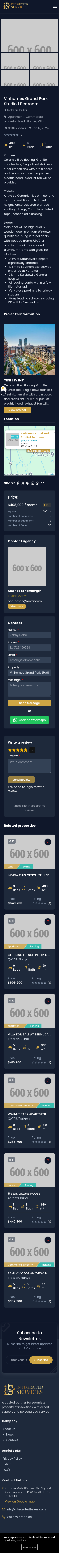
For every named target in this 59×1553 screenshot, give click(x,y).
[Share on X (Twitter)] (23, 483)
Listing (7, 1464)
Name (12, 630)
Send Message (29, 703)
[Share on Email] (42, 483)
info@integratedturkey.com (26, 1509)
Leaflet (51, 474)
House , (32, 121)
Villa (41, 121)
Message (14, 680)
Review (13, 756)
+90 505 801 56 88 (19, 1517)
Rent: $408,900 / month (38, 450)
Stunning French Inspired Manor (33, 955)
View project (17, 410)
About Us (9, 1429)
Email (12, 655)
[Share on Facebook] (18, 483)
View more (16, 606)
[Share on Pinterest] (28, 483)
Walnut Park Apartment (27, 1114)
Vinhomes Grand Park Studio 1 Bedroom (35, 435)
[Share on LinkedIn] (32, 483)
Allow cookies (29, 1547)
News (9, 1435)
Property (14, 667)
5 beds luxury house (24, 1194)
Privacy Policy (12, 1459)
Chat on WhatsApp (32, 720)
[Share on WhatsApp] (37, 483)
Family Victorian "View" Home (31, 1273)
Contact (11, 1440)
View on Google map (20, 1502)
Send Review (21, 780)
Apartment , (17, 117)
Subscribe (41, 1360)
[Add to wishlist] (48, 842)
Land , (22, 121)
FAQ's (6, 1470)
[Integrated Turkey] (15, 5)
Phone (13, 642)
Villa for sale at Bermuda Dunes (33, 1034)
